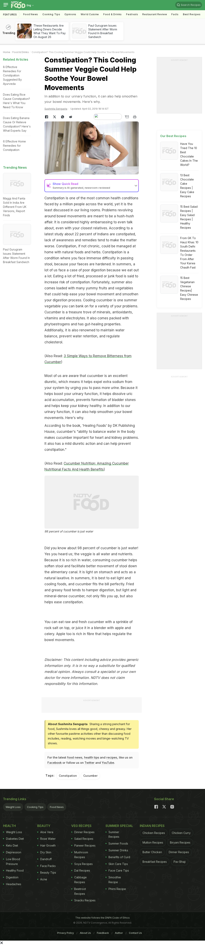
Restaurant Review (154, 14)
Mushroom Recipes (81, 855)
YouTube (108, 763)
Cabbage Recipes (80, 880)
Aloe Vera (46, 832)
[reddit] (70, 116)
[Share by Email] (127, 116)
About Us (85, 932)
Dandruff (46, 859)
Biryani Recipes (180, 842)
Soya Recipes (83, 864)
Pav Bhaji (180, 861)
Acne (43, 879)
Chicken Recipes (154, 833)
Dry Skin (45, 852)
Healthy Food (15, 870)
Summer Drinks (118, 850)
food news (74, 757)
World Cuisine (90, 14)
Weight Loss (13, 807)
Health (9, 826)
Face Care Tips (119, 870)
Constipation (68, 775)
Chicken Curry (181, 833)
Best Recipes (191, 14)
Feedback (103, 932)
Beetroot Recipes (80, 891)
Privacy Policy (65, 932)
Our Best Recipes (173, 136)
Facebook (54, 763)
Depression (13, 852)
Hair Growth (48, 845)
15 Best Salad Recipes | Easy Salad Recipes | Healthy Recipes (189, 217)
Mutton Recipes (153, 842)
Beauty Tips (48, 872)
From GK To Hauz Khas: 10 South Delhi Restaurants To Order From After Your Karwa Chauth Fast (189, 252)
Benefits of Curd (119, 857)
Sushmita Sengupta (55, 108)
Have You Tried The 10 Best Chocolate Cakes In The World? (189, 154)
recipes (111, 757)
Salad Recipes (83, 838)
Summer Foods (118, 843)
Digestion (12, 877)
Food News (30, 14)
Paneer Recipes (84, 845)
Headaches (13, 884)
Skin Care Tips (118, 864)
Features (10, 14)
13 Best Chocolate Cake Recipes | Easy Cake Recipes (187, 185)
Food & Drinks (112, 14)
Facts (175, 14)
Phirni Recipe (117, 889)
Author (119, 932)
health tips (91, 757)
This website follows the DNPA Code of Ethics (102, 917)
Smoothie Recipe (115, 880)
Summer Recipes (114, 834)
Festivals (132, 14)
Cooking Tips (35, 807)
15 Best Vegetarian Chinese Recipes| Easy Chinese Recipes (189, 288)
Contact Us (135, 932)
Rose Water (48, 838)
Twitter (89, 763)
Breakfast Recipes (155, 861)
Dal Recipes (82, 870)
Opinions (70, 14)
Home (6, 52)
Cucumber (90, 775)
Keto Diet (12, 845)
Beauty (43, 826)
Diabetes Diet (15, 838)
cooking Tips (51, 14)
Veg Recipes (81, 826)
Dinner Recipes (84, 832)
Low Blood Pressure (13, 861)
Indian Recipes (152, 826)
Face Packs (48, 866)
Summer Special (119, 826)
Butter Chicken (152, 852)
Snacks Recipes (84, 900)
